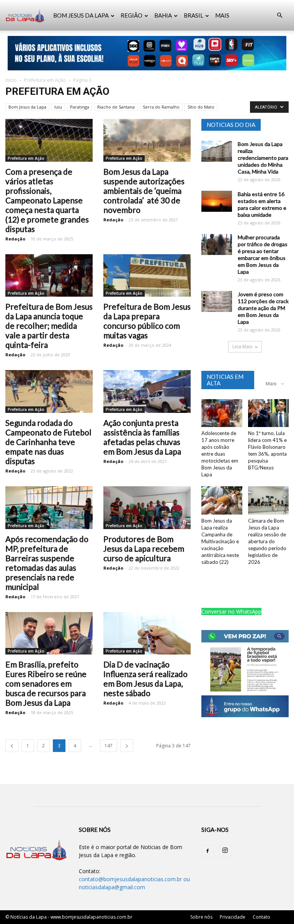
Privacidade (232, 917)
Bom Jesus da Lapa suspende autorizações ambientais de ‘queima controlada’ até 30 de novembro (144, 190)
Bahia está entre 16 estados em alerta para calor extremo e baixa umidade (262, 204)
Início (11, 80)
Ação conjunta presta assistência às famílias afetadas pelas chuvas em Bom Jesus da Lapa (142, 437)
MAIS (222, 15)
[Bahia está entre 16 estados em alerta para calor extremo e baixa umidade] (216, 201)
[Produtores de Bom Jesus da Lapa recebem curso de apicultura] (147, 507)
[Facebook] (207, 851)
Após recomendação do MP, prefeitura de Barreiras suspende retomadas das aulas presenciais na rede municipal (46, 562)
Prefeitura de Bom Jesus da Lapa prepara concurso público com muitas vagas (147, 321)
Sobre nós (201, 917)
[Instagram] (225, 851)
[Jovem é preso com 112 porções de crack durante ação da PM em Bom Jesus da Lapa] (216, 301)
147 (109, 745)
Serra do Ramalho (161, 107)
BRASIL (193, 15)
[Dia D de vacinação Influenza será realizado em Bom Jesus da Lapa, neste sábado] (147, 633)
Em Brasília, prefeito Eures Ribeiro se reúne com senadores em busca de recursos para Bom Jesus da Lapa (46, 683)
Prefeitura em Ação (45, 80)
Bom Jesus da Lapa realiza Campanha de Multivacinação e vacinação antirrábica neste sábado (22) (220, 541)
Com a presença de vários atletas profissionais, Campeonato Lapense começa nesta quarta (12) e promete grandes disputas (47, 200)
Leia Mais (242, 346)
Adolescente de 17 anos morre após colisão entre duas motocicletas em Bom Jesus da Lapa (219, 453)
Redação (15, 239)
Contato (261, 917)
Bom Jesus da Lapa (27, 107)
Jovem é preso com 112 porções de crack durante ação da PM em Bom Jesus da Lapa (263, 308)
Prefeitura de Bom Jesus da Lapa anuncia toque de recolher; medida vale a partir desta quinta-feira (49, 325)
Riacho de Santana (116, 107)
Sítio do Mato (201, 107)
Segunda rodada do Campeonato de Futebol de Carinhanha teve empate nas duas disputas (48, 442)
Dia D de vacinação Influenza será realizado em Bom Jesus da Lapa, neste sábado (145, 678)
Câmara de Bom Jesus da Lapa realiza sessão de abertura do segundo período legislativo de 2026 (267, 541)
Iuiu (58, 107)
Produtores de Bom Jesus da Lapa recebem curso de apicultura (143, 548)
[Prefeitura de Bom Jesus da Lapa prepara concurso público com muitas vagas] (147, 275)
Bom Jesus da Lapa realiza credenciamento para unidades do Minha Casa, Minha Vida (263, 158)
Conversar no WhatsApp (231, 611)
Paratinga (79, 107)
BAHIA (163, 15)
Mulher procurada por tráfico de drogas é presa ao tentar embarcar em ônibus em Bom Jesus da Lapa (262, 254)
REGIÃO (131, 15)
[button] (279, 15)
